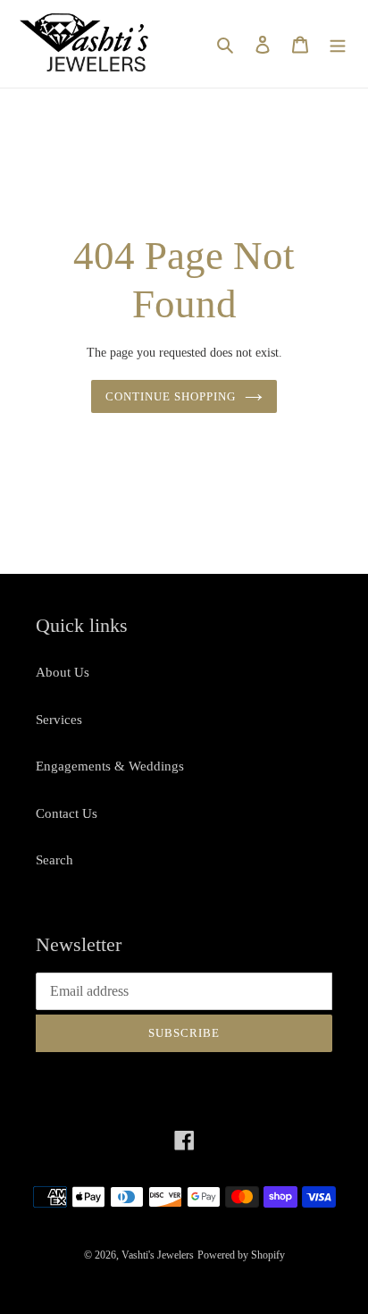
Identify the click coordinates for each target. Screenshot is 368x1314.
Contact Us (66, 813)
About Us (62, 672)
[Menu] (337, 44)
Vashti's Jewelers (157, 1255)
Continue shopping (171, 396)
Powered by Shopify (241, 1255)
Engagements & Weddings (110, 766)
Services (59, 719)
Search (54, 860)
